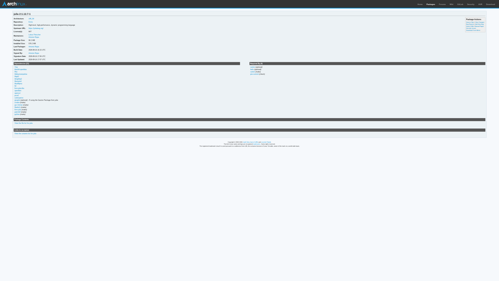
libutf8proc (18, 84)
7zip (16, 67)
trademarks (256, 144)
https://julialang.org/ (36, 28)
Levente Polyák (266, 142)
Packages (430, 4)
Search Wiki (470, 26)
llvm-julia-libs (19, 88)
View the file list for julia (23, 123)
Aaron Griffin (254, 142)
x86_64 (31, 19)
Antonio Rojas (34, 37)
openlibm (18, 91)
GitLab (460, 4)
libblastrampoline (21, 74)
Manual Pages (479, 26)
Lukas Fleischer (35, 35)
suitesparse (19, 98)
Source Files (470, 22)
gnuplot (17, 100)
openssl (17, 93)
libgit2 (17, 76)
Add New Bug (479, 24)
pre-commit (254, 74)
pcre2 (17, 95)
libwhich (18, 107)
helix (252, 69)
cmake (17, 102)
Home (420, 4)
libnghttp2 (18, 79)
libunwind (18, 81)
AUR (480, 4)
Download (490, 4)
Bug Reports (470, 24)
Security (470, 4)
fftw (16, 72)
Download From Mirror (473, 30)
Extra (31, 22)
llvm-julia (18, 110)
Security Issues (471, 28)
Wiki (451, 4)
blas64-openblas (21, 69)
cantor (252, 67)
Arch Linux (14, 4)
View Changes (479, 22)
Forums (442, 4)
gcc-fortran (19, 105)
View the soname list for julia (25, 134)
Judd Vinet (246, 142)
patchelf (18, 112)
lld (15, 86)
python (17, 114)
